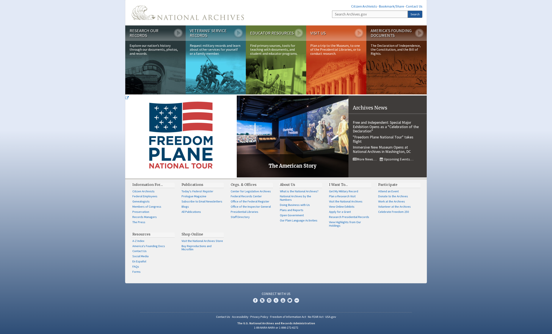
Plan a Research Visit (342, 196)
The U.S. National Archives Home (188, 12)
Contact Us (414, 6)
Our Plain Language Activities (298, 220)
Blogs (185, 207)
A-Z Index (138, 241)
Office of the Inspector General (251, 207)
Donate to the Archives (393, 196)
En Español (139, 261)
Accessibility (240, 317)
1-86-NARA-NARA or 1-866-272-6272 (276, 327)
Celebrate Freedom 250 (393, 212)
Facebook (255, 300)
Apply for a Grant (340, 212)
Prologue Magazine (194, 196)
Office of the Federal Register (250, 201)
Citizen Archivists (364, 6)
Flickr (296, 300)
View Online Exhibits (341, 207)
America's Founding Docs (148, 246)
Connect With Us (276, 294)
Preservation (140, 212)
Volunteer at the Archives (394, 207)
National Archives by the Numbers (295, 198)
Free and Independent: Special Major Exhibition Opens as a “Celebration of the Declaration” (386, 126)
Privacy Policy (259, 317)
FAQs (135, 266)
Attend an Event (388, 191)
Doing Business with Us (295, 205)
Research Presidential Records (349, 217)
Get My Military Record (343, 191)
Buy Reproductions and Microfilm (197, 247)
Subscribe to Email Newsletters (202, 201)
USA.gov (330, 317)
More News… (366, 159)
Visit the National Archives (345, 201)
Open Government (292, 215)
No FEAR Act (315, 317)
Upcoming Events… (398, 159)
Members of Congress (146, 207)
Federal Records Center (246, 196)
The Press (138, 222)
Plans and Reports (291, 210)
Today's (197, 191)
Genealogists (141, 201)
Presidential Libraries (244, 212)
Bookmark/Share (391, 6)
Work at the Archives (391, 201)
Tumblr (276, 300)
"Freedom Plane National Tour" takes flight (383, 139)
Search (415, 14)
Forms (136, 272)
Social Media (140, 256)
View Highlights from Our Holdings (345, 223)
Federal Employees (144, 196)
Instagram (269, 300)
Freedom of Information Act (288, 317)
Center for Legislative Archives (251, 191)
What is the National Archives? (299, 191)
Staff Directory (240, 217)
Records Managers (144, 217)
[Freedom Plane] (181, 136)
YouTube (282, 300)
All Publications (191, 212)
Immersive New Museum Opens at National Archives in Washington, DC (382, 149)
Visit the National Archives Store (202, 241)
